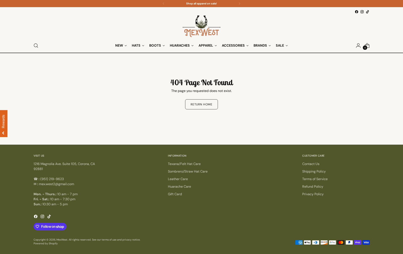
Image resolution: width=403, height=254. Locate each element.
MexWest (61, 239)
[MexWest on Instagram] (362, 12)
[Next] (239, 3)
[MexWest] (201, 26)
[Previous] (163, 3)
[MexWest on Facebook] (357, 12)
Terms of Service (315, 179)
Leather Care (178, 179)
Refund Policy (312, 186)
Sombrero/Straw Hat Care (188, 171)
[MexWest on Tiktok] (367, 12)
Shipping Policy (314, 171)
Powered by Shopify (46, 243)
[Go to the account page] (358, 45)
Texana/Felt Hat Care (184, 164)
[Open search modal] (36, 45)
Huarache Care (179, 186)
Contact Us (310, 164)
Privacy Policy (313, 194)
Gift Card (175, 194)
